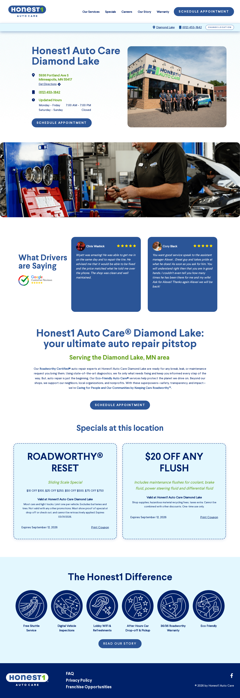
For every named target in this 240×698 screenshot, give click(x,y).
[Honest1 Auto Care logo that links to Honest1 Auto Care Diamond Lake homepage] (27, 11)
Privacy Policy (79, 681)
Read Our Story (119, 643)
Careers (127, 12)
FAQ (70, 674)
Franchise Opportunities (89, 687)
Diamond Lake (165, 27)
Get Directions (48, 84)
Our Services (91, 12)
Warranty (163, 12)
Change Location (220, 27)
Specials (110, 12)
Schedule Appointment (204, 11)
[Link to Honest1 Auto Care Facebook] (231, 676)
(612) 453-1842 (192, 27)
